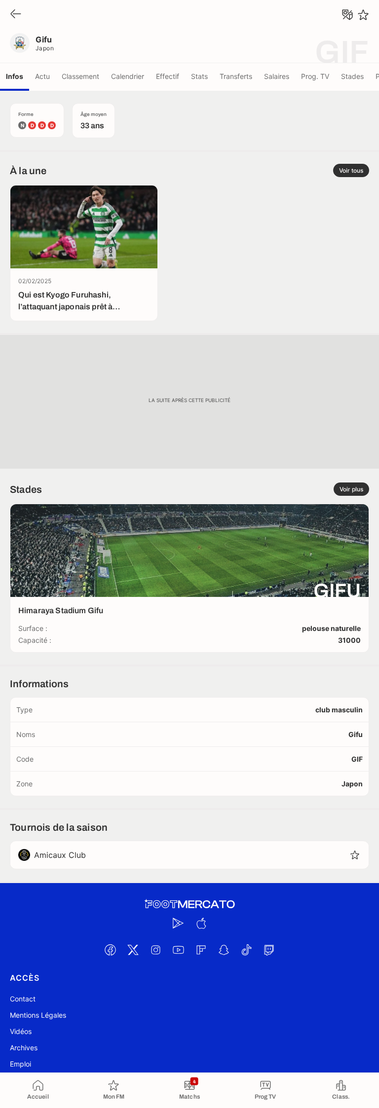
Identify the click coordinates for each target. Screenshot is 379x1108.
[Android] (178, 923)
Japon (45, 48)
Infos (14, 76)
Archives (24, 1047)
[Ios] (200, 923)
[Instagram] (155, 949)
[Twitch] (269, 949)
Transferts (236, 76)
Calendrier (127, 76)
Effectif (167, 76)
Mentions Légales (38, 1015)
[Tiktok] (246, 949)
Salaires (276, 76)
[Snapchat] (223, 949)
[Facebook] (110, 949)
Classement (80, 76)
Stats (199, 76)
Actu (42, 76)
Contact (23, 999)
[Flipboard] (200, 949)
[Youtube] (178, 949)
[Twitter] (132, 949)
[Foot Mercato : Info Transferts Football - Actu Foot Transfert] (189, 904)
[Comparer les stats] (347, 15)
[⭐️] (363, 15)
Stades (352, 76)
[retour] (16, 14)
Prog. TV (315, 76)
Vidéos (21, 1031)
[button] (355, 855)
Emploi (20, 1064)
